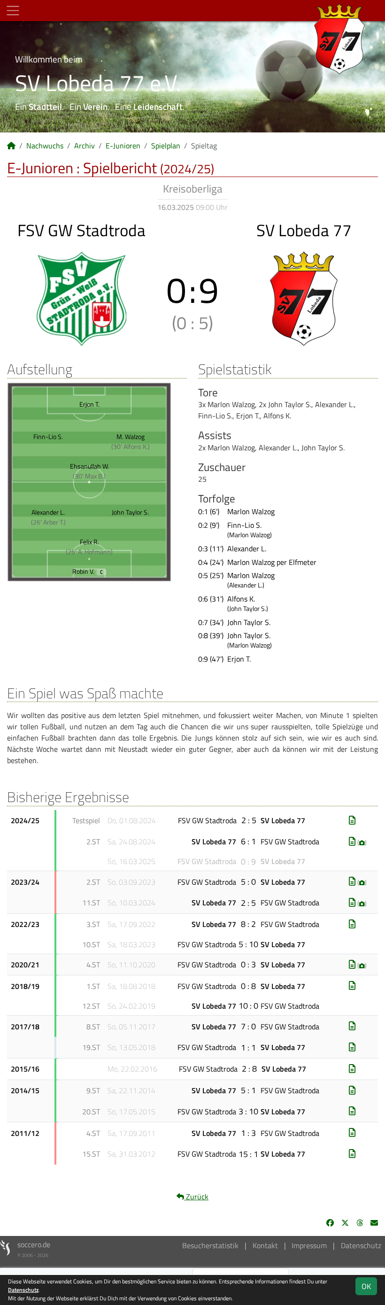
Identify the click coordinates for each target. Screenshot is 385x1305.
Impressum (309, 1245)
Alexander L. (48, 512)
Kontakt (265, 1245)
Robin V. (87, 571)
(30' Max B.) (89, 476)
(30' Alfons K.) (130, 446)
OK (366, 1286)
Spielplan (165, 145)
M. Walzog (130, 436)
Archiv (84, 145)
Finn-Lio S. (48, 436)
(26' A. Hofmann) (89, 551)
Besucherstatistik (210, 1245)
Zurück (196, 1196)
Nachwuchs (44, 145)
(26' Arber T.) (48, 522)
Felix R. (89, 542)
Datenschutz (361, 1245)
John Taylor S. (130, 512)
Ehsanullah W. (89, 466)
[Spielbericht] (352, 820)
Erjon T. (89, 404)
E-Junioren (123, 145)
